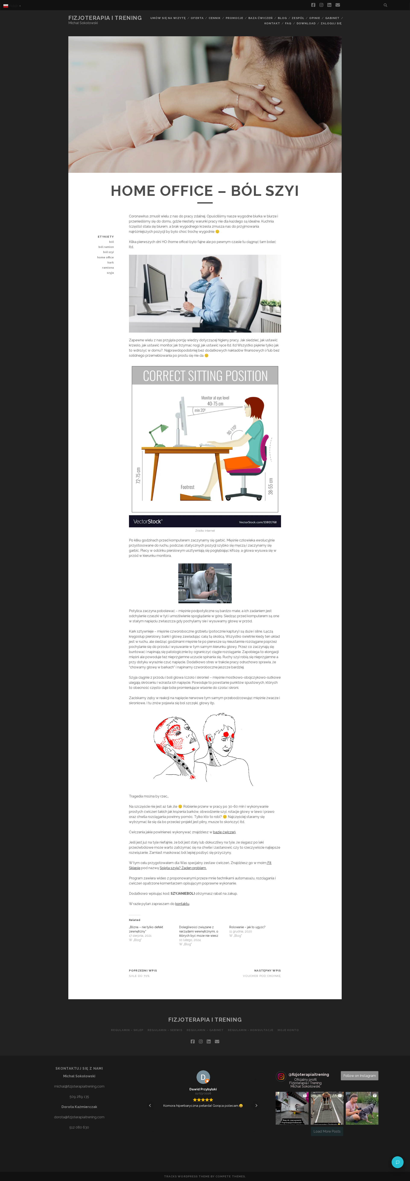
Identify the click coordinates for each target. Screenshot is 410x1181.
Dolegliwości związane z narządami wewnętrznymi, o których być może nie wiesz (198, 931)
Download (306, 23)
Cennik (215, 18)
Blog (282, 18)
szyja (110, 272)
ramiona (108, 267)
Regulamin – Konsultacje (250, 1030)
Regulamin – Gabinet (205, 1030)
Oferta (197, 18)
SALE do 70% (139, 975)
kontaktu (182, 904)
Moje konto (288, 1030)
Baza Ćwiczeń (260, 18)
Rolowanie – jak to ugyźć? (247, 927)
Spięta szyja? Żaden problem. (183, 868)
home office (105, 257)
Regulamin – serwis (165, 1030)
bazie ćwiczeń (224, 832)
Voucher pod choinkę (262, 975)
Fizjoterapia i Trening (105, 18)
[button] (256, 1105)
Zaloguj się (331, 23)
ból (111, 241)
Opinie (314, 18)
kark (110, 262)
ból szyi (108, 252)
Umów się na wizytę (168, 18)
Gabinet (332, 18)
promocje (234, 18)
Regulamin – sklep (127, 1030)
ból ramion (106, 247)
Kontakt (272, 23)
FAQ (288, 23)
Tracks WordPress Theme (187, 1176)
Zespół (298, 18)
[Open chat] (398, 1162)
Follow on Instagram (359, 1076)
